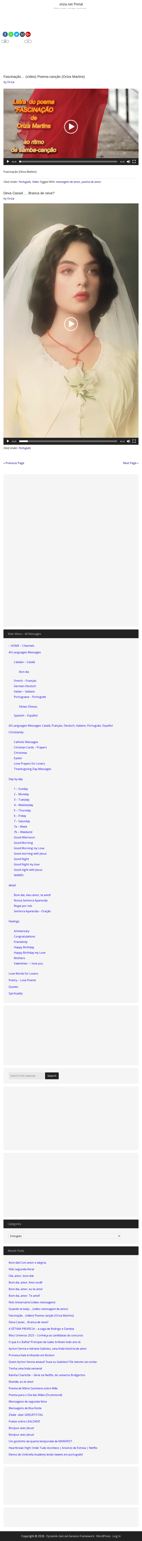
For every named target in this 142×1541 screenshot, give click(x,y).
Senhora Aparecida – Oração (32, 911)
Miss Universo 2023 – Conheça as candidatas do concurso (46, 1335)
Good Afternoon (24, 837)
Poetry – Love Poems (22, 980)
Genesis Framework (81, 1536)
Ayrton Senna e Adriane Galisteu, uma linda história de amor (48, 1349)
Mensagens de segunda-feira (28, 1401)
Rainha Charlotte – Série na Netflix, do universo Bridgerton (47, 1375)
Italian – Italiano (24, 691)
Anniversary (21, 931)
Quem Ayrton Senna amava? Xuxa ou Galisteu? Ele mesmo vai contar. (53, 1362)
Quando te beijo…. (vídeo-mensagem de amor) (38, 1309)
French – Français (25, 681)
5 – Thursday (22, 810)
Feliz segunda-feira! (21, 1269)
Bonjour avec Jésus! (21, 1428)
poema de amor (91, 182)
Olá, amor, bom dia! (21, 1276)
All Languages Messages (25, 652)
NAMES (19, 875)
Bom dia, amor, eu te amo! (25, 1289)
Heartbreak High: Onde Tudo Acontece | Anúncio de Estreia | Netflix (53, 1448)
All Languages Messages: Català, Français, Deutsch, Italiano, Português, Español (61, 725)
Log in (117, 1536)
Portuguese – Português (30, 697)
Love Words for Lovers (23, 973)
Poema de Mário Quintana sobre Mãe (33, 1388)
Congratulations (24, 936)
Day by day (16, 779)
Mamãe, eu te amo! (21, 1382)
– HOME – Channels (21, 646)
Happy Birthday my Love (30, 953)
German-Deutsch (25, 686)
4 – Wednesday (23, 805)
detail (12, 885)
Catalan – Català (24, 662)
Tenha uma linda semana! (25, 1368)
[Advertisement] (71, 42)
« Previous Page (13, 463)
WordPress (103, 1536)
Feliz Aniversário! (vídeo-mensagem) (32, 1302)
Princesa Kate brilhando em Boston (32, 1355)
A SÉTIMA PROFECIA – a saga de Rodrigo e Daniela (41, 1329)
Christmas (20, 753)
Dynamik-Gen (55, 1536)
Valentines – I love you (28, 963)
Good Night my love (26, 864)
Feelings (14, 921)
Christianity (16, 732)
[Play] (8, 161)
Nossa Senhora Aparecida (30, 900)
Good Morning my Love (29, 848)
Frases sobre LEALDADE (24, 1421)
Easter (18, 758)
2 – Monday (21, 794)
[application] (71, 127)
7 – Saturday (22, 821)
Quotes (13, 987)
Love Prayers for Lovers (29, 763)
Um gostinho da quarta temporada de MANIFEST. (41, 1441)
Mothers (19, 958)
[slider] (68, 161)
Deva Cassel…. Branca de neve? (29, 193)
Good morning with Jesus (30, 853)
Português (25, 182)
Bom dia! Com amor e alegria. (27, 1262)
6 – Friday (20, 816)
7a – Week (20, 826)
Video (35, 182)
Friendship (21, 942)
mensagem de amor (68, 182)
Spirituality (16, 993)
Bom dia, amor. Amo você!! (25, 1282)
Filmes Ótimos (28, 707)
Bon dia (24, 672)
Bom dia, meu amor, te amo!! (32, 895)
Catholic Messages (26, 742)
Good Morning (23, 843)
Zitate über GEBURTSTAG (26, 1415)
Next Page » (131, 463)
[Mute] (128, 161)
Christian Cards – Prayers (30, 747)
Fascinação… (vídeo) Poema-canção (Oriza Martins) (44, 77)
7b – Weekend (23, 832)
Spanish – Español (26, 715)
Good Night (21, 859)
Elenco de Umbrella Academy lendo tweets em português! (46, 1454)
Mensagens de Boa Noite (25, 1408)
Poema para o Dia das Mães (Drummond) (35, 1395)
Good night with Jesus (28, 870)
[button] (71, 127)
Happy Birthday (24, 947)
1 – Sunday (21, 789)
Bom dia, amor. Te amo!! (24, 1296)
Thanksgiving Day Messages (32, 769)
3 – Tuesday (21, 799)
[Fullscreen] (134, 161)
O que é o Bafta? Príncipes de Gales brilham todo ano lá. (45, 1342)
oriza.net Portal (71, 4)
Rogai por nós (23, 906)
